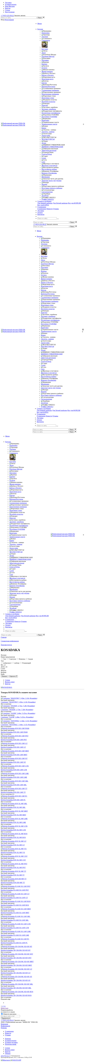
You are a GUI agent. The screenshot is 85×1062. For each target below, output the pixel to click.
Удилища (45, 37)
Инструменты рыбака (49, 169)
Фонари (44, 184)
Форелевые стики (48, 98)
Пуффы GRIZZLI (48, 199)
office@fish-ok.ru (5, 1056)
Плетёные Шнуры (48, 56)
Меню (39, 23)
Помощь (4, 1028)
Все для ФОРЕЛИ (74, 203)
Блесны (44, 83)
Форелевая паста (47, 79)
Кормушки (45, 120)
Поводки (45, 105)
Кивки (44, 128)
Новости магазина (9, 1014)
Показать (4, 676)
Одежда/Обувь (47, 154)
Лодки (44, 143)
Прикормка (46, 33)
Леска (44, 53)
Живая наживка (47, 71)
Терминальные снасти (49, 124)
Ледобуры (45, 196)
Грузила (44, 68)
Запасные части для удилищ (51, 180)
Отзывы (56, 209)
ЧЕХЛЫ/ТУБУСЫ (48, 139)
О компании (41, 209)
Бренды (7, 1051)
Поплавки (45, 60)
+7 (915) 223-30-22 (7, 15)
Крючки (44, 64)
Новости (50, 209)
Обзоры (7, 1053)
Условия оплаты (10, 1040)
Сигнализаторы (47, 192)
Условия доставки (11, 1042)
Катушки (45, 49)
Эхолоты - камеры (48, 132)
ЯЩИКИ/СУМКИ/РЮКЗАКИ (52, 147)
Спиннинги (46, 40)
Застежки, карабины (49, 109)
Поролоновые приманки (50, 94)
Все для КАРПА (43, 205)
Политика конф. (10, 1044)
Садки (44, 158)
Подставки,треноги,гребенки (52, 188)
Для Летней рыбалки (60, 203)
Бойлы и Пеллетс (48, 75)
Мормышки (46, 177)
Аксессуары (46, 135)
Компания (4, 1024)
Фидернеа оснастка (48, 101)
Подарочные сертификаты (51, 113)
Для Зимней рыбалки (44, 203)
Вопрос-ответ (10, 1050)
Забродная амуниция (49, 150)
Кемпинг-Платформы (49, 173)
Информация (5, 1026)
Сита (43, 162)
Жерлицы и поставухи (49, 165)
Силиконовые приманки (50, 90)
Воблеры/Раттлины (48, 86)
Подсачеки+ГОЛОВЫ (49, 117)
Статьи (7, 1048)
